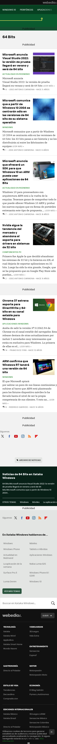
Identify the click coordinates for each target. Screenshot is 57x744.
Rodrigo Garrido (18, 406)
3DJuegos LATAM (37, 713)
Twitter (2, 435)
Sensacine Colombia (39, 722)
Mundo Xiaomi (10, 648)
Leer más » (49, 85)
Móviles (36, 502)
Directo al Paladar (11, 670)
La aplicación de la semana (12, 565)
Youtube (16, 435)
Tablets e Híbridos (38, 549)
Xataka (6, 631)
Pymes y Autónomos (39, 694)
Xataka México (10, 713)
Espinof (32, 655)
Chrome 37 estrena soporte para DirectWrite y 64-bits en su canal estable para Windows (15, 309)
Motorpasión (35, 670)
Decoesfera (8, 694)
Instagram (22, 435)
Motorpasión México (39, 726)
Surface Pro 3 (10, 572)
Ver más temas (12, 591)
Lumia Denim (9, 581)
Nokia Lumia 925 (37, 563)
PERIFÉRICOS (26, 9)
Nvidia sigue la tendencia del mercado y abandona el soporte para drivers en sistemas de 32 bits (15, 236)
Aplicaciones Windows (15, 323)
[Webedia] (50, 2)
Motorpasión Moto (38, 674)
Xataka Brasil (9, 718)
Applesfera (8, 639)
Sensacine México (38, 718)
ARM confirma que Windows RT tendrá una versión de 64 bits (15, 366)
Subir (45, 615)
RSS (29, 435)
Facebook (9, 435)
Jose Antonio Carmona (21, 89)
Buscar (53, 603)
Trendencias (9, 689)
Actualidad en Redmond (16, 74)
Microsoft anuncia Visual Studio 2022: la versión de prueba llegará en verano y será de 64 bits (16, 61)
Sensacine (34, 650)
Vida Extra (34, 635)
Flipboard (36, 435)
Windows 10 (35, 581)
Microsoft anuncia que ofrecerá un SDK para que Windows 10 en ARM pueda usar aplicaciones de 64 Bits (16, 172)
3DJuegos (34, 631)
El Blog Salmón (36, 689)
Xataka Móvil (9, 635)
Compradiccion (10, 698)
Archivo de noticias (30, 460)
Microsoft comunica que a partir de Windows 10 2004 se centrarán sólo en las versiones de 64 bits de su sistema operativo (16, 111)
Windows (7, 127)
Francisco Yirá (18, 350)
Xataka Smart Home (12, 644)
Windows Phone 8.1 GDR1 (39, 574)
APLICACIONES (44, 9)
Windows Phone (11, 549)
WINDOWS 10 (9, 9)
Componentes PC (11, 252)
